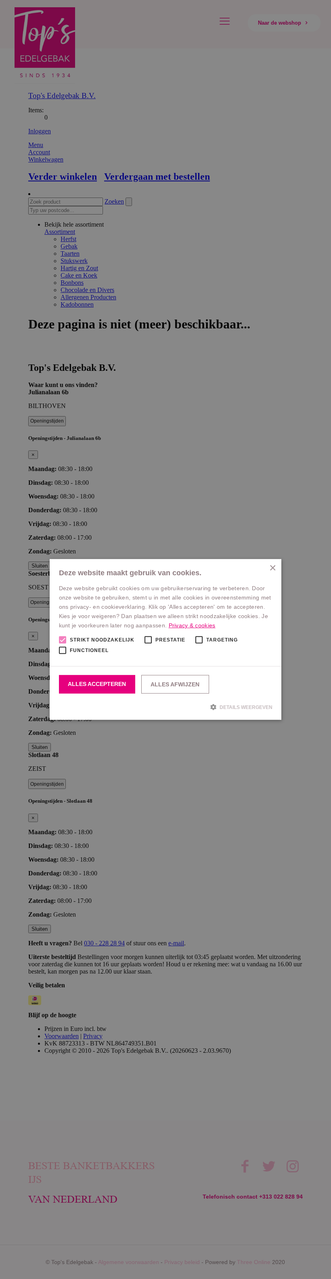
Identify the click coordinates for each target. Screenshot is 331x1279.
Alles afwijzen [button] (175, 684)
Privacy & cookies (192, 625)
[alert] (165, 639)
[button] (165, 707)
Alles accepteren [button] (97, 684)
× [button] (272, 568)
